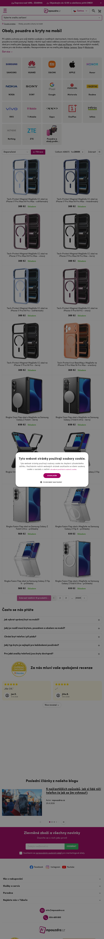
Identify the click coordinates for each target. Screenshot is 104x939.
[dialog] (52, 469)
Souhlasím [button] (52, 476)
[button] (52, 482)
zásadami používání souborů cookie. (63, 469)
